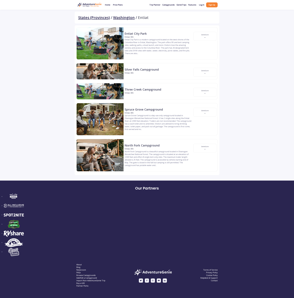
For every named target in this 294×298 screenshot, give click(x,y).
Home (107, 5)
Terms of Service (210, 270)
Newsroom (81, 270)
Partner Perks (82, 286)
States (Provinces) (94, 17)
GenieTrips (181, 5)
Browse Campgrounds (86, 275)
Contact (214, 281)
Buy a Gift (80, 283)
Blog (78, 267)
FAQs (78, 272)
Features (192, 5)
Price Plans (118, 5)
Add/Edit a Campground (86, 278)
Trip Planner (154, 5)
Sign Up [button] (212, 5)
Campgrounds (168, 5)
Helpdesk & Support (209, 278)
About (79, 265)
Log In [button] (201, 5)
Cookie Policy (212, 275)
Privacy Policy (212, 272)
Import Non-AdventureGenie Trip (90, 281)
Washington (124, 17)
